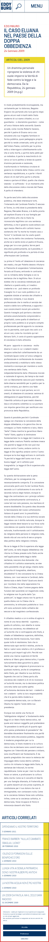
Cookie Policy (24, 938)
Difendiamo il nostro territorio (20, 826)
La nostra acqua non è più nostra (21, 883)
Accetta (24, 927)
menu (36, 6)
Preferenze (24, 934)
